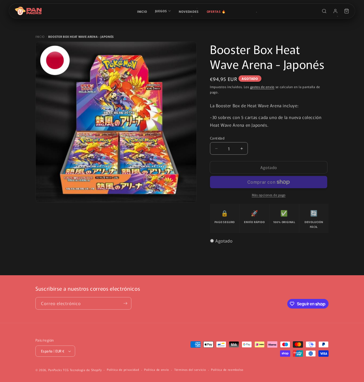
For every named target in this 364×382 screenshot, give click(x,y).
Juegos (161, 11)
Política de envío (156, 369)
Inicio (142, 11)
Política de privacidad (123, 369)
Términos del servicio (190, 369)
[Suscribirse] (125, 303)
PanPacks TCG (58, 370)
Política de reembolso (227, 369)
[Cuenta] (335, 11)
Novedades (189, 11)
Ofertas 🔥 (216, 11)
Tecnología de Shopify (86, 370)
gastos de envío (262, 86)
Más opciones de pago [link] (269, 194)
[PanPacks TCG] (28, 11)
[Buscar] (324, 11)
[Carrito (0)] (346, 11)
